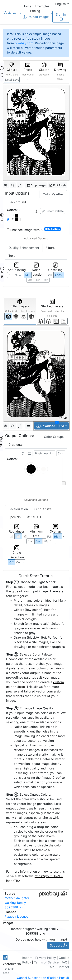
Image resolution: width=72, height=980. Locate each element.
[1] (24, 316)
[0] (8, 316)
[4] (31, 316)
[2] (56, 321)
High (45, 279)
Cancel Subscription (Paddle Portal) (43, 978)
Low (37, 279)
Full (49, 536)
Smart (19, 275)
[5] (48, 321)
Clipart (12, 72)
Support (56, 945)
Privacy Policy (45, 958)
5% (59, 453)
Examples (42, 6)
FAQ (64, 962)
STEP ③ (2, 272)
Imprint (27, 958)
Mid (27, 275)
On (18, 562)
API (52, 967)
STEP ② (2, 218)
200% (59, 275)
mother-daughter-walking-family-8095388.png (17, 902)
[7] (41, 321)
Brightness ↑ (43, 453)
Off (11, 562)
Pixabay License (16, 916)
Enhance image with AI (34, 229)
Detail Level (12, 79)
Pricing (35, 11)
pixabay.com (24, 43)
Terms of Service (46, 962)
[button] (62, 4)
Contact (63, 967)
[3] (64, 321)
